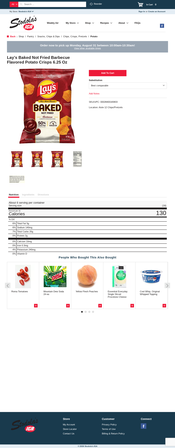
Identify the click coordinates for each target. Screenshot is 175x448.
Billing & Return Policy (113, 433)
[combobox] (14, 4)
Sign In (141, 11)
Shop (21, 36)
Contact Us (68, 433)
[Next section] (167, 285)
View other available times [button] (87, 48)
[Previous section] (7, 285)
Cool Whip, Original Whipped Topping (150, 293)
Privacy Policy (109, 424)
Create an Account (156, 11)
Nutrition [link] (14, 194)
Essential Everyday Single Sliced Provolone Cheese (118, 294)
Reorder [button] (98, 4)
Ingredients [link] (28, 194)
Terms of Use (109, 429)
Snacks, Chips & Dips (48, 36)
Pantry (30, 36)
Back (12, 36)
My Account (69, 424)
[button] (26, 11)
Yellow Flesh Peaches (87, 291)
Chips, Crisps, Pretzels (75, 36)
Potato (93, 36)
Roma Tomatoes (19, 291)
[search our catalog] (21, 4)
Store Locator (70, 429)
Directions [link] (43, 194)
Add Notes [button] (94, 93)
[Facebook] (162, 27)
